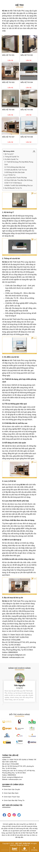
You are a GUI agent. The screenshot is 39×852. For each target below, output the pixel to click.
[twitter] (19, 815)
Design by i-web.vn (23, 845)
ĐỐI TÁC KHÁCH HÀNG (19, 714)
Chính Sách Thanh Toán (11, 797)
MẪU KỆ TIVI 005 (8, 110)
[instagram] (14, 815)
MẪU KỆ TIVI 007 (8, 137)
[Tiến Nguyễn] (19, 678)
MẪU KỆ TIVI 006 (27, 110)
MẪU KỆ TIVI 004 (27, 82)
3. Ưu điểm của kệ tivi (10, 159)
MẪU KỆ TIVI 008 (27, 137)
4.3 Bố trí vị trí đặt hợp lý (13, 183)
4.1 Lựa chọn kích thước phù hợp (15, 177)
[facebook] (4, 815)
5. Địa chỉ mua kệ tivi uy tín (12, 188)
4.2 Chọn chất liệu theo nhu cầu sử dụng (18, 180)
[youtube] (9, 815)
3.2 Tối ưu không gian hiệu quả (14, 167)
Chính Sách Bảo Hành (10, 793)
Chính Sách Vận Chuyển (11, 789)
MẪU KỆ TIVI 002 (27, 55)
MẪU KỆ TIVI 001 (8, 55)
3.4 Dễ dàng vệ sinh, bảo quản (14, 172)
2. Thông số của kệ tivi (11, 157)
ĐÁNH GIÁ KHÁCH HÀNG (20, 668)
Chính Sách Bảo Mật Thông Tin (13, 800)
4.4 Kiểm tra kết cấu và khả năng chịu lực (18, 185)
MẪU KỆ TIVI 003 (8, 82)
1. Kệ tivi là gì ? (8, 154)
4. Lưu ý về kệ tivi (9, 175)
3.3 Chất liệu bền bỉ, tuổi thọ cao (15, 170)
